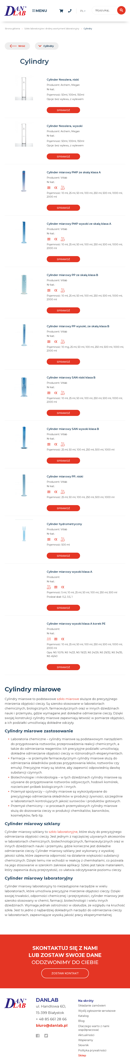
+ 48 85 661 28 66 (51, 1019)
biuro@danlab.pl (52, 1025)
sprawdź (63, 110)
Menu (41, 10)
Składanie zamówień (92, 1005)
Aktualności (86, 1035)
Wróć (21, 46)
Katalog (83, 1015)
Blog (81, 1021)
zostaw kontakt (65, 973)
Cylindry (48, 46)
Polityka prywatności (92, 1050)
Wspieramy (85, 1040)
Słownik (83, 1045)
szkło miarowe (68, 699)
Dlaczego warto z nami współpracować (93, 1028)
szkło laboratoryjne (63, 832)
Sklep (82, 1055)
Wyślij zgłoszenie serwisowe (97, 1010)
